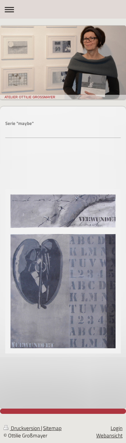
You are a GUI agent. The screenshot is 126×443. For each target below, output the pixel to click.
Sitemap (52, 428)
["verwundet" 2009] (63, 291)
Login (116, 428)
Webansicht (109, 435)
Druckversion (25, 428)
